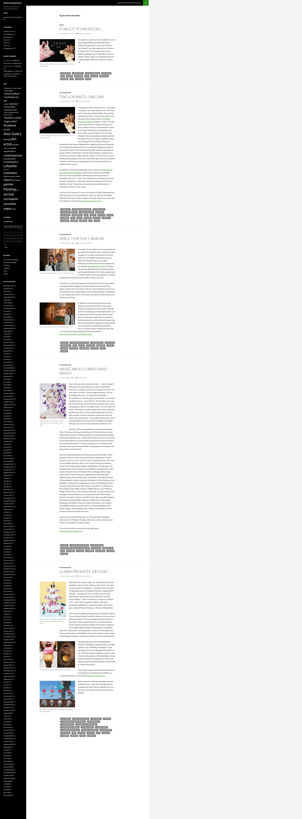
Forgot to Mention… (81, 29)
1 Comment (82, 378)
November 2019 (9, 399)
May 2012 (7, 654)
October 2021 (8, 348)
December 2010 (9, 702)
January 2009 (8, 767)
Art (62, 76)
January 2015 (8, 563)
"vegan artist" (10, 121)
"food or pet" (78, 73)
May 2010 (7, 722)
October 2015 (8, 538)
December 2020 (9, 368)
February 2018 (8, 458)
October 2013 (8, 605)
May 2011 (7, 688)
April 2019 (7, 419)
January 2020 (8, 396)
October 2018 (8, 436)
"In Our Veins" (10, 107)
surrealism (11, 199)
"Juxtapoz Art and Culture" (86, 724)
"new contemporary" (11, 112)
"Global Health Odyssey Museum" (73, 721)
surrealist (10, 204)
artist (93, 215)
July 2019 (7, 410)
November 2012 (9, 637)
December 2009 (9, 736)
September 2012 (9, 642)
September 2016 (9, 506)
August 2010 (7, 713)
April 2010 (7, 724)
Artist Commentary (13, 3)
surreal (64, 351)
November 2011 (9, 671)
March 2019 (7, 422)
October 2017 (8, 470)
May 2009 (7, 755)
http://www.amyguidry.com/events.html (75, 334)
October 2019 (8, 402)
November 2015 (9, 535)
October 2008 (8, 775)
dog (86, 76)
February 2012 (8, 662)
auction (102, 215)
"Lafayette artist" (10, 110)
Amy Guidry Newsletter (11, 259)
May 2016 (7, 518)
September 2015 (9, 540)
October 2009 (8, 741)
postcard (79, 79)
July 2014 (7, 580)
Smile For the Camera (81, 238)
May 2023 (7, 314)
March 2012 (7, 659)
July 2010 (7, 716)
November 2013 (9, 603)
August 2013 (7, 611)
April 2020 (7, 388)
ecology (7, 161)
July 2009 (7, 750)
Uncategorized (8, 48)
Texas (88, 79)
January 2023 (8, 322)
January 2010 (8, 733)
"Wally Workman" (92, 73)
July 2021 (7, 354)
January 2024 (8, 305)
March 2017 (7, 489)
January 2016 (8, 529)
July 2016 (7, 512)
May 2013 (7, 620)
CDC (98, 733)
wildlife (14, 209)
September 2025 (9, 286)
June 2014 (7, 583)
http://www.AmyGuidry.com (70, 531)
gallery (94, 76)
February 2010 (8, 730)
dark (5, 159)
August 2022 (7, 331)
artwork (90, 345)
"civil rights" (96, 718)
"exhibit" (64, 342)
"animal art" (8, 88)
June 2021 (7, 356)
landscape (6, 169)
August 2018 (7, 441)
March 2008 (7, 795)
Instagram (7, 268)
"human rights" (93, 721)
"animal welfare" (12, 93)
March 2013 (7, 625)
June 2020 (7, 382)
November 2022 (9, 325)
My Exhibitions (65, 93)
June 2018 (7, 447)
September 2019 (9, 405)
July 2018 (7, 444)
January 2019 (8, 427)
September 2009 (9, 744)
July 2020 (7, 379)
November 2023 (9, 308)
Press (61, 25)
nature (8, 179)
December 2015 (9, 532)
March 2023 (7, 317)
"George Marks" (97, 342)
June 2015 (7, 549)
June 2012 (7, 651)
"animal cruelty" (17, 88)
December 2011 (9, 668)
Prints (5, 43)
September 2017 (9, 472)
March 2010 (7, 727)
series (103, 348)
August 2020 (7, 376)
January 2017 (8, 495)
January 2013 (8, 631)
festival (88, 218)
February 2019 (8, 424)
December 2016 (9, 498)
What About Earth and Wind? (83, 371)
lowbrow (6, 176)
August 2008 (7, 781)
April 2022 (7, 339)
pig (72, 79)
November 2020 (9, 371)
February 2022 (8, 342)
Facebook (7, 265)
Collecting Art (17, 63)
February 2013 (8, 628)
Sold (5, 45)
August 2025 (7, 289)
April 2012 (7, 656)
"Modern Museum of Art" (70, 730)
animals (7, 139)
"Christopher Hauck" (80, 718)
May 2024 (7, 300)
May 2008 (7, 789)
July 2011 (7, 682)
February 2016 (8, 526)
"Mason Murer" (101, 727)
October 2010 (8, 707)
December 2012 (9, 634)
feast (80, 218)
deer (9, 159)
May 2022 (7, 337)
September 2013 (9, 608)
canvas (13, 148)
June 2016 (7, 515)
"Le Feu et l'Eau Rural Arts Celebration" (75, 548)
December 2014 (9, 566)
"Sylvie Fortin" (106, 730)
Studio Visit (16, 60)
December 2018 (9, 430)
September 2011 (9, 676)
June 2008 (7, 787)
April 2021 (7, 359)
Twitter (6, 274)
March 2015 (7, 557)
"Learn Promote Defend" (70, 727)
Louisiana (64, 220)
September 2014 (9, 574)
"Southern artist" (13, 117)
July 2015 (7, 546)
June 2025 (7, 291)
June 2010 (7, 719)
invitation (104, 76)
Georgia (74, 735)
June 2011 (7, 685)
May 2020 (7, 385)
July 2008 (7, 784)
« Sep (5, 247)
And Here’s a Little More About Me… (129, 3)
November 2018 (9, 433)
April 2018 (7, 453)
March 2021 (7, 362)
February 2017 (8, 492)
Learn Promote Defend (83, 571)
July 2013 (7, 614)
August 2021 (7, 351)
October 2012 (8, 639)
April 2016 (7, 521)
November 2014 (9, 569)
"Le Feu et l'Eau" (99, 209)
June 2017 (7, 481)
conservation (10, 151)
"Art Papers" (65, 718)
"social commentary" (69, 212)
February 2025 (8, 294)
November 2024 (9, 297)
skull (17, 190)
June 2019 (7, 413)
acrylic (7, 129)
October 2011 (8, 673)
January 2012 (8, 665)
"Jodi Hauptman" (67, 724)
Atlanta (82, 733)
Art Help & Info (8, 31)
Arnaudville (77, 215)
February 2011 (8, 696)
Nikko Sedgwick (8, 71)
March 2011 (7, 693)
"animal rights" (8, 91)
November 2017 (9, 467)
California (7, 148)
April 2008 (7, 792)
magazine (12, 176)
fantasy (110, 345)
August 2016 (7, 509)
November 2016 (9, 501)
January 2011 (8, 699)
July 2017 (7, 478)
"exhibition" (65, 73)
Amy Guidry (107, 73)
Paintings (91, 735)
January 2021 (8, 365)
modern (18, 176)
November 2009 (9, 739)
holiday (80, 551)
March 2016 (7, 523)
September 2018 (9, 439)
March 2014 (7, 591)
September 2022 (9, 328)
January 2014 (8, 597)
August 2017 (7, 475)
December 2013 (9, 600)
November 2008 (9, 772)
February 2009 (8, 764)
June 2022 (7, 334)
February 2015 (8, 560)
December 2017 (9, 464)
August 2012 (7, 645)
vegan (7, 208)
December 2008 (9, 770)
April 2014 (7, 589)
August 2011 (7, 679)
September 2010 (9, 710)
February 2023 (8, 320)
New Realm (84, 348)
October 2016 (8, 504)
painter (74, 220)
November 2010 (9, 705)
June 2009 (7, 753)
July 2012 (7, 648)
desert (13, 159)
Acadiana (99, 212)
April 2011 (7, 690)
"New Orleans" (8, 115)
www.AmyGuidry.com (92, 201)
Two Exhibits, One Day (81, 96)
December (78, 76)
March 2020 (7, 390)
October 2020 (8, 373)
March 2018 (7, 455)
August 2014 (7, 577)
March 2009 (7, 761)
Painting (64, 79)
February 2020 (8, 393)
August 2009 (7, 747)
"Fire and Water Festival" (81, 209)
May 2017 (7, 484)
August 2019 (7, 407)
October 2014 (8, 572)
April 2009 (7, 758)
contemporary (13, 155)
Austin (69, 76)
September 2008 (9, 778)
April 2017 (7, 487)
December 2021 (9, 345)
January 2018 (8, 461)
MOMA (83, 735)
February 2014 (8, 594)
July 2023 (7, 311)
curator (106, 733)
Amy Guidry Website (10, 262)
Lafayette (106, 218)
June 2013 (7, 617)
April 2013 (7, 622)
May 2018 (7, 450)
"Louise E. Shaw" (87, 727)
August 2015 (7, 543)
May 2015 (7, 552)
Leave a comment (84, 33)
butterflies (15, 145)
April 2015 (7, 555)
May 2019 (7, 416)
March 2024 (7, 303)
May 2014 (7, 586)
